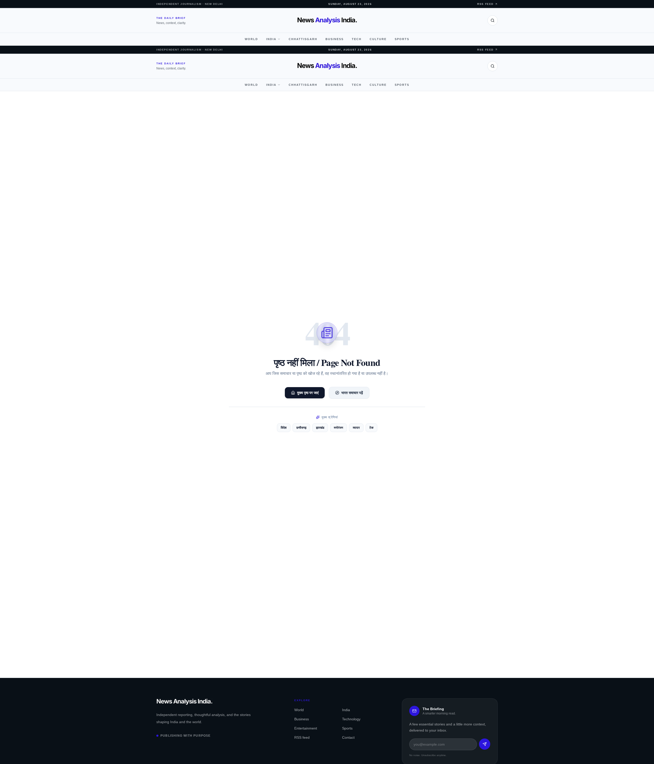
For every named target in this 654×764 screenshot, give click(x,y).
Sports (402, 39)
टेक (371, 427)
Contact (348, 737)
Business (334, 39)
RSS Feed (485, 4)
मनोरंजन (338, 427)
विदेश (284, 427)
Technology (351, 719)
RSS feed (302, 737)
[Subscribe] (484, 744)
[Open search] (492, 20)
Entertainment (305, 728)
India (271, 39)
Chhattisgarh (303, 39)
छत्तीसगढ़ (301, 427)
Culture (378, 39)
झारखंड (320, 427)
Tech (356, 39)
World (251, 39)
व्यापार (356, 427)
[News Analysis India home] (327, 20)
